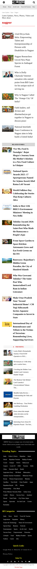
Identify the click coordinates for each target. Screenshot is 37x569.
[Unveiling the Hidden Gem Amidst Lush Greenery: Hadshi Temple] (8, 371)
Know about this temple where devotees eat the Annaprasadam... (21, 413)
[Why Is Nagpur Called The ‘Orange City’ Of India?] (8, 96)
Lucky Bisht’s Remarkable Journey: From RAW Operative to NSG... (22, 353)
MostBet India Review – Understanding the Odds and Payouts (23, 395)
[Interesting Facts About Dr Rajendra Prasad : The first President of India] (8, 423)
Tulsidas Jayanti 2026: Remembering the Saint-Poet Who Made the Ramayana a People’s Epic (23, 228)
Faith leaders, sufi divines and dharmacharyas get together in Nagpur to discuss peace (24, 114)
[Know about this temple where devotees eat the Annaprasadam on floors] (8, 413)
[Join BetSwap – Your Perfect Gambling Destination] (8, 405)
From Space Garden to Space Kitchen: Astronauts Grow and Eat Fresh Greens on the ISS (23, 247)
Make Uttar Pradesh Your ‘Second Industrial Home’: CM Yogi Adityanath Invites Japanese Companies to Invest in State (23, 308)
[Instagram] (11, 561)
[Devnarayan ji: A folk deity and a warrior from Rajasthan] (8, 363)
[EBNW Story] (18, 2)
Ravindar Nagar (18, 567)
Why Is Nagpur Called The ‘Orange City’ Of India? (24, 98)
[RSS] (22, 561)
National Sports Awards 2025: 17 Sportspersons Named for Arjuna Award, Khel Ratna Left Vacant (24, 178)
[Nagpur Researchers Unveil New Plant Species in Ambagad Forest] (8, 58)
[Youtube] (29, 561)
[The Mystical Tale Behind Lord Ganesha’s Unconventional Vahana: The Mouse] (8, 382)
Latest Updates (5, 12)
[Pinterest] (18, 561)
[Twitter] (26, 561)
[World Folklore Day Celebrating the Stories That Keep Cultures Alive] (7, 191)
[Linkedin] (15, 561)
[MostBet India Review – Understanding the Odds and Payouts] (8, 395)
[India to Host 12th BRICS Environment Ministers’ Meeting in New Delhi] (7, 206)
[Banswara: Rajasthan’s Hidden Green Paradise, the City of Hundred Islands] (7, 260)
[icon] (4, 2)
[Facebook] (8, 561)
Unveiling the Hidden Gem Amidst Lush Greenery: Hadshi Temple (22, 372)
